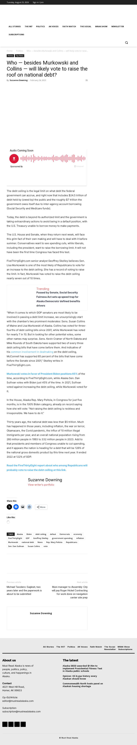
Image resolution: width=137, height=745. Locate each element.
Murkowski (13, 542)
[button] (126, 43)
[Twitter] (119, 2)
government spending (62, 538)
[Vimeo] (124, 2)
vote (46, 546)
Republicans (71, 542)
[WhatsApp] (33, 87)
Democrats (65, 534)
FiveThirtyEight (15, 538)
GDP (28, 538)
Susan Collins (34, 546)
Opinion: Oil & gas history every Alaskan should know (80, 677)
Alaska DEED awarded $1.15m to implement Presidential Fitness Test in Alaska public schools (82, 668)
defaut (53, 534)
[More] (40, 87)
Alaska (20, 534)
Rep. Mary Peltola (54, 542)
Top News (19, 55)
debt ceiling (40, 534)
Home (10, 50)
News (40, 542)
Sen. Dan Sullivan (16, 546)
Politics (19, 50)
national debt (28, 542)
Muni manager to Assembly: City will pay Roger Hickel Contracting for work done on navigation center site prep (70, 592)
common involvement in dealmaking (32, 351)
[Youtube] (128, 2)
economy (78, 534)
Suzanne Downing (19, 80)
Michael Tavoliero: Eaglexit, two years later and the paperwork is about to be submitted (24, 590)
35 (87, 80)
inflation (80, 538)
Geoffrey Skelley (40, 538)
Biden (29, 534)
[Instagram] (114, 2)
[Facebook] (110, 2)
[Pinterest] (25, 87)
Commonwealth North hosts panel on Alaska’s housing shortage (83, 685)
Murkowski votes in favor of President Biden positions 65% (42, 373)
